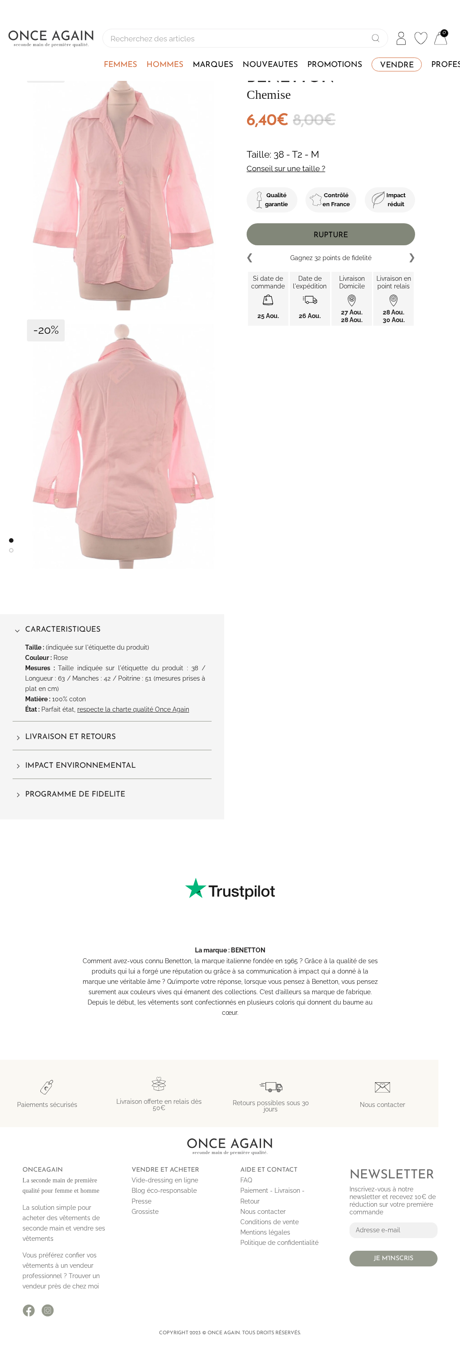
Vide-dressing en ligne (165, 1180)
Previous (250, 258)
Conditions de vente (269, 1222)
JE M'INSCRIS (393, 1258)
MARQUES (213, 65)
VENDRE (397, 65)
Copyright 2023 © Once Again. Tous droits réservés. (230, 1333)
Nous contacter (263, 1211)
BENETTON (248, 950)
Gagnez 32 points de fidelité (331, 257)
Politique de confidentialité (279, 1242)
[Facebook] (28, 1310)
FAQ (246, 1180)
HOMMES (164, 65)
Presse (141, 1201)
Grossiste (145, 1211)
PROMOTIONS (334, 65)
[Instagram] (47, 1310)
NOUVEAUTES (270, 65)
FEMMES (120, 65)
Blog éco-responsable (164, 1190)
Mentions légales (265, 1232)
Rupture (331, 235)
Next (411, 258)
